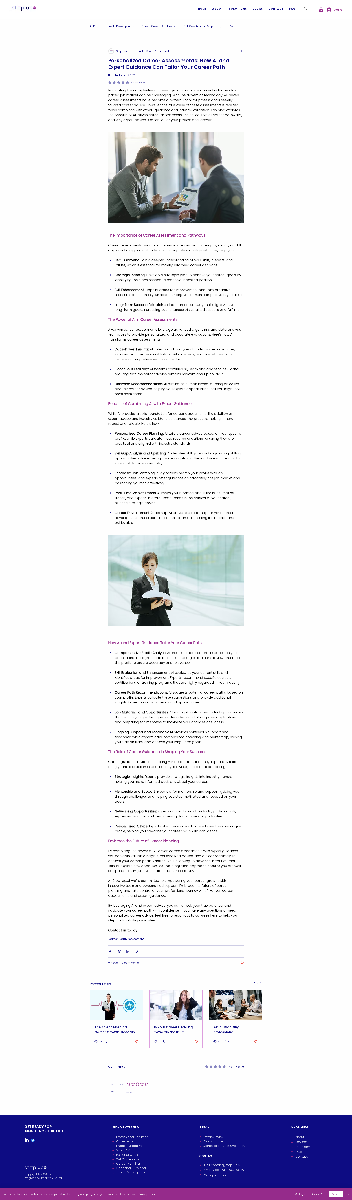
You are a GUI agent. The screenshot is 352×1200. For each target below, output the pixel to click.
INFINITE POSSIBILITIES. (44, 1131)
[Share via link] (137, 951)
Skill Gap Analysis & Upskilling (202, 26)
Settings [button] (300, 1194)
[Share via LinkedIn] (128, 951)
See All (258, 983)
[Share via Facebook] (110, 951)
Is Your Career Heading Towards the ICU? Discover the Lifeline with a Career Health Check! (175, 1029)
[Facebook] (32, 1140)
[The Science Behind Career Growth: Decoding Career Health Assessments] (116, 1005)
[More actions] (241, 51)
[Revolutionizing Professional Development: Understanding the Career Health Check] (235, 1005)
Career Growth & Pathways (159, 26)
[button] (321, 9)
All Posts (95, 26)
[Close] (347, 1194)
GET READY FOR (38, 1126)
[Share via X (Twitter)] (119, 951)
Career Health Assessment (126, 939)
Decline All (317, 1194)
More (232, 26)
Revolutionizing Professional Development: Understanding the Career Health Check (230, 1029)
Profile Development (121, 26)
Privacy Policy (147, 1194)
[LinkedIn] (26, 1140)
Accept (336, 1194)
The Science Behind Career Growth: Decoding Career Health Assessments (115, 1029)
